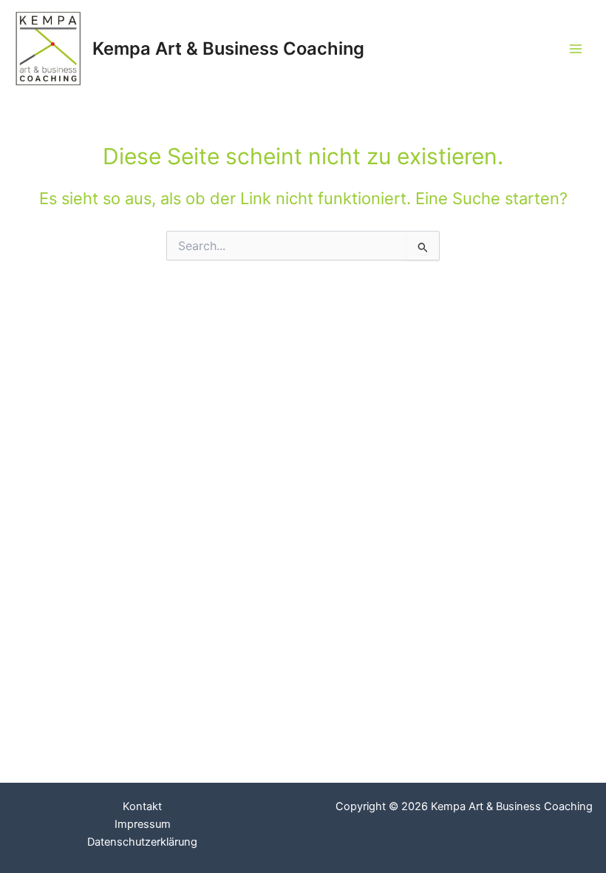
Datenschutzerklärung (142, 842)
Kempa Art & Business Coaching (228, 48)
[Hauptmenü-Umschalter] (575, 48)
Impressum (143, 824)
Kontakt (142, 806)
